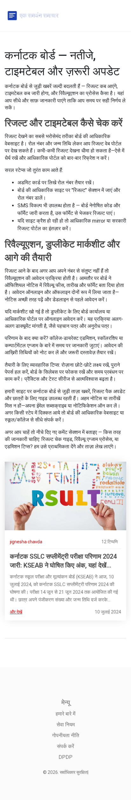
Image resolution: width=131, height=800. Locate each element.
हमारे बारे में (65, 714)
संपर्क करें (65, 746)
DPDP (65, 757)
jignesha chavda (26, 541)
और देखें (16, 611)
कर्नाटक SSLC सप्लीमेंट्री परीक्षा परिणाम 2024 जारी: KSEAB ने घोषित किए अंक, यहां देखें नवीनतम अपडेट (63, 561)
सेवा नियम (66, 725)
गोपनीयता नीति (65, 735)
